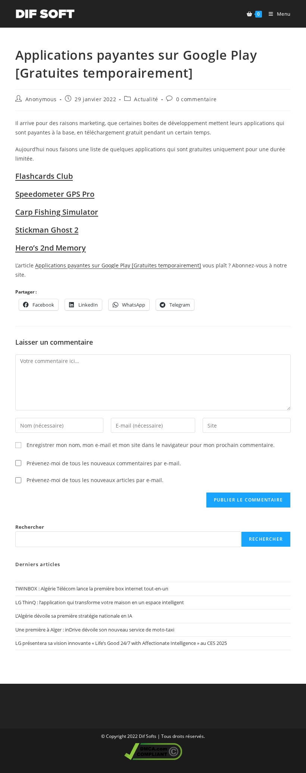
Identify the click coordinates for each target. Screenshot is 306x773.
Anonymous (41, 99)
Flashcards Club (44, 176)
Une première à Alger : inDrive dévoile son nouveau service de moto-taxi (94, 629)
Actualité (146, 99)
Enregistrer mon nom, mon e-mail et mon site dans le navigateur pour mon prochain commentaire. (150, 444)
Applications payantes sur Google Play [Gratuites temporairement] (118, 265)
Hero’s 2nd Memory (50, 248)
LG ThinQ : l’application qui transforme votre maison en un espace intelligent (99, 602)
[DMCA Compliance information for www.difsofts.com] (153, 751)
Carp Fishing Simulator (56, 212)
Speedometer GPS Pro (54, 194)
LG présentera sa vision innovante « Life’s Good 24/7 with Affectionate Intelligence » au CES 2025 (121, 643)
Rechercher (29, 527)
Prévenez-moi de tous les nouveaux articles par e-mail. (94, 480)
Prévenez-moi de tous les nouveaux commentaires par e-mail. (103, 463)
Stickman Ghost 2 (46, 230)
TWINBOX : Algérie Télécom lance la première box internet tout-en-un (91, 588)
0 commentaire (196, 99)
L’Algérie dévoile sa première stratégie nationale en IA (73, 615)
